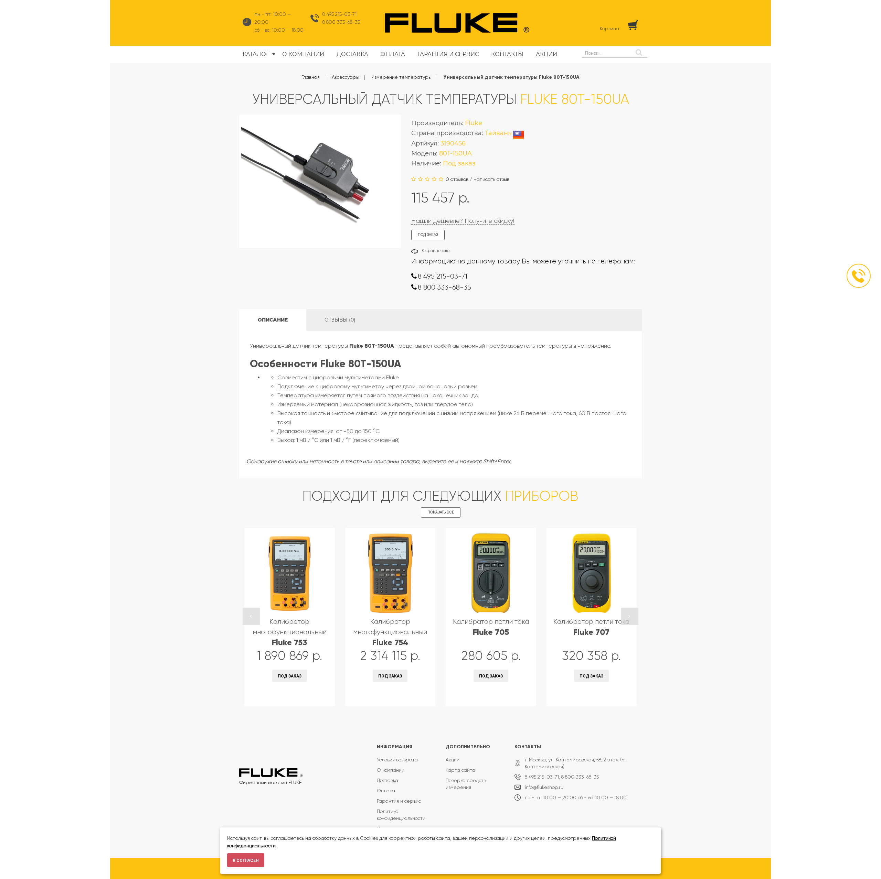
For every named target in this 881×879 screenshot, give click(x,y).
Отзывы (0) (340, 320)
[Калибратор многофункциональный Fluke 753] (290, 573)
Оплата (386, 790)
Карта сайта (460, 770)
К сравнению (435, 250)
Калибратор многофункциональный (290, 632)
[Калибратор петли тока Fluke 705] (491, 573)
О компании (390, 770)
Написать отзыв (491, 179)
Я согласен (246, 860)
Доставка (387, 780)
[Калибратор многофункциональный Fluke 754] (390, 573)
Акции (452, 759)
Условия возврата (397, 759)
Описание (273, 320)
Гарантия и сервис (399, 801)
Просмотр (271, 696)
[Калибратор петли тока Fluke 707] (592, 573)
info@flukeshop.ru (544, 787)
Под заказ (289, 676)
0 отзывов (457, 179)
